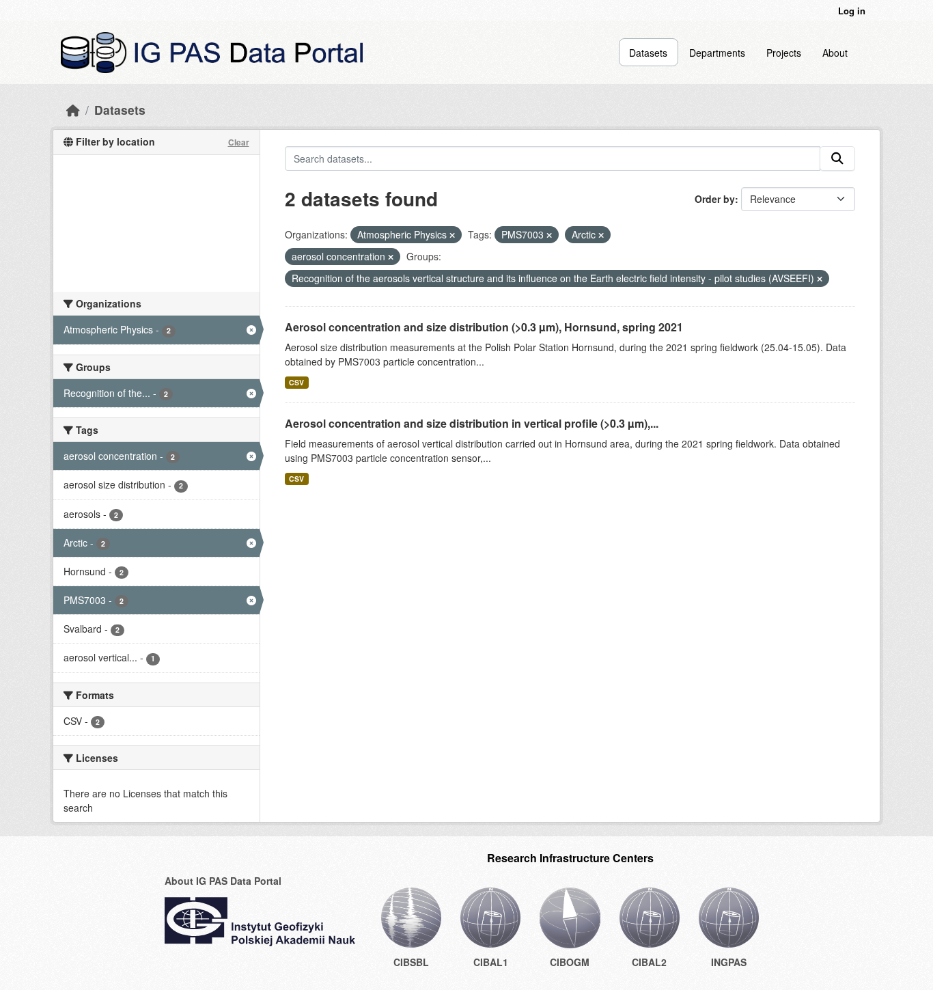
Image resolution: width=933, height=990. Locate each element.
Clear (238, 142)
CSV (296, 382)
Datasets (648, 52)
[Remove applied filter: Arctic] (601, 235)
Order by (715, 199)
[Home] (73, 109)
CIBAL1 (490, 962)
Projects (783, 52)
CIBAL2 (649, 962)
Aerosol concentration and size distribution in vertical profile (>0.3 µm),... (471, 423)
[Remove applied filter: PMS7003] (549, 235)
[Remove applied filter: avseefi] (819, 278)
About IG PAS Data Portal (223, 881)
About (835, 52)
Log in (851, 10)
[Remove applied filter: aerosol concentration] (390, 256)
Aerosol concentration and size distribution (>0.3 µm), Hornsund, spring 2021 (484, 327)
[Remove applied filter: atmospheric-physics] (452, 235)
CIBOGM (569, 962)
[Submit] (837, 158)
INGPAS (729, 962)
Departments (717, 52)
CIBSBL (411, 962)
